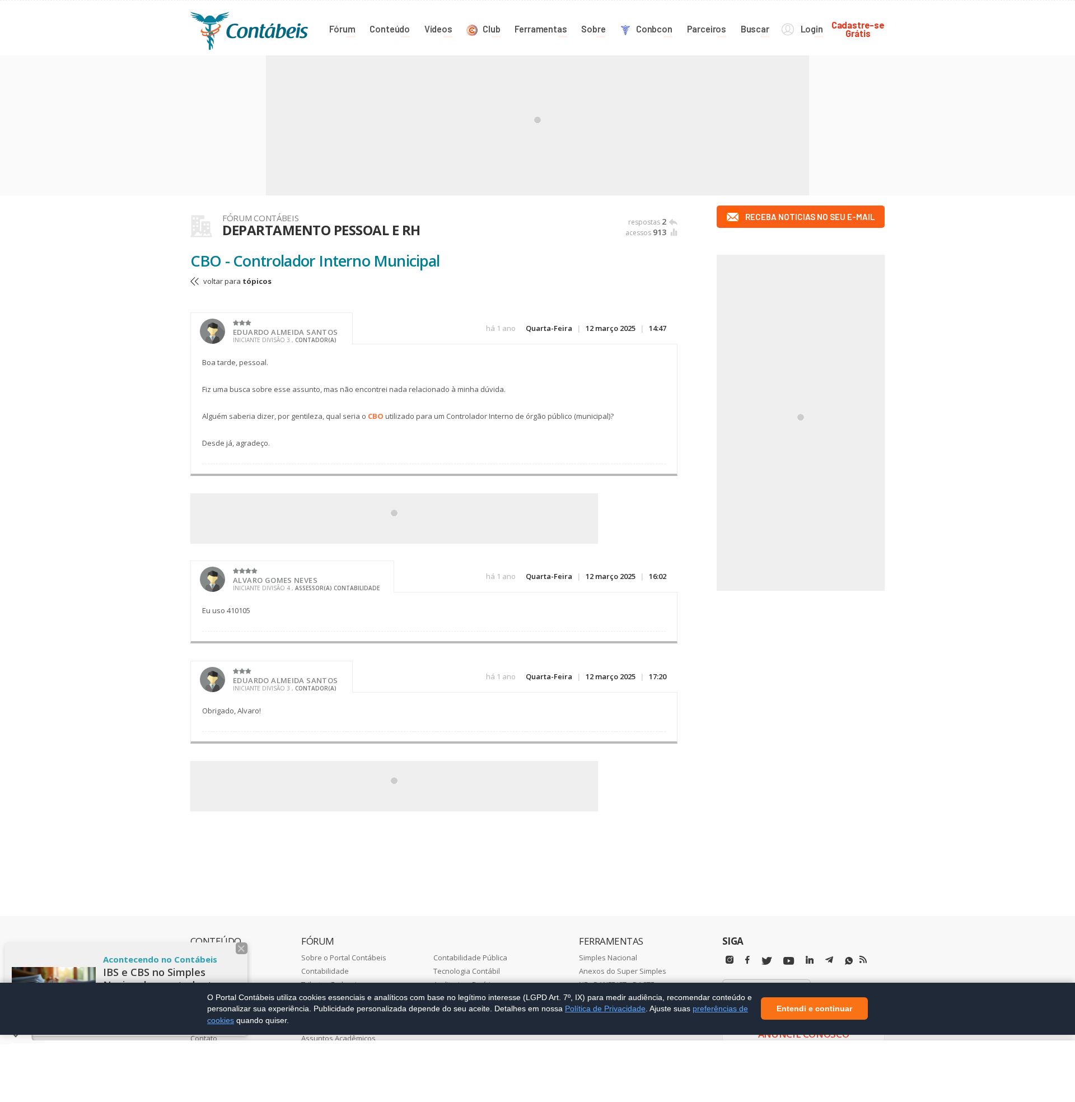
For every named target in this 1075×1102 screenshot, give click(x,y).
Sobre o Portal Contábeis (343, 957)
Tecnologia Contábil (466, 971)
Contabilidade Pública (470, 957)
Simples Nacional (608, 957)
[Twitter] (766, 961)
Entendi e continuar (814, 1009)
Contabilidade (325, 971)
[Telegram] (829, 961)
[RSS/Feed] (863, 960)
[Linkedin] (809, 960)
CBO (376, 416)
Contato (203, 1038)
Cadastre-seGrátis (858, 29)
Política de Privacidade (605, 1008)
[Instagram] (729, 960)
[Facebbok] (747, 960)
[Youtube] (788, 961)
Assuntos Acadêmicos (338, 1038)
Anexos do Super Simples (622, 971)
